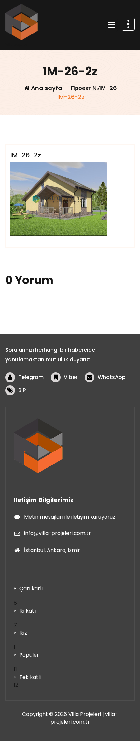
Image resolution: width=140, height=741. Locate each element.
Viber (70, 377)
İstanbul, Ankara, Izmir (52, 550)
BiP (22, 390)
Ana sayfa (46, 88)
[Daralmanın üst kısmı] (128, 24)
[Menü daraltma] (111, 25)
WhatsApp (112, 377)
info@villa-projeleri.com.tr (57, 533)
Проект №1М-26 (94, 88)
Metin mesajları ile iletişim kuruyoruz (69, 516)
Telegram (31, 377)
